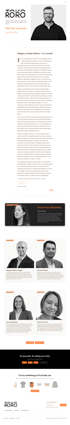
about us (17, 410)
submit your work (39, 342)
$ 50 (24, 362)
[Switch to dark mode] (65, 2)
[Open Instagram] (52, 190)
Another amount (43, 362)
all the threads (30, 342)
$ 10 (36, 362)
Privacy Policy (57, 407)
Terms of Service (12, 418)
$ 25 (30, 362)
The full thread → (22, 182)
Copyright (17, 418)
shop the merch (35, 390)
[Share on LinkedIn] (49, 190)
